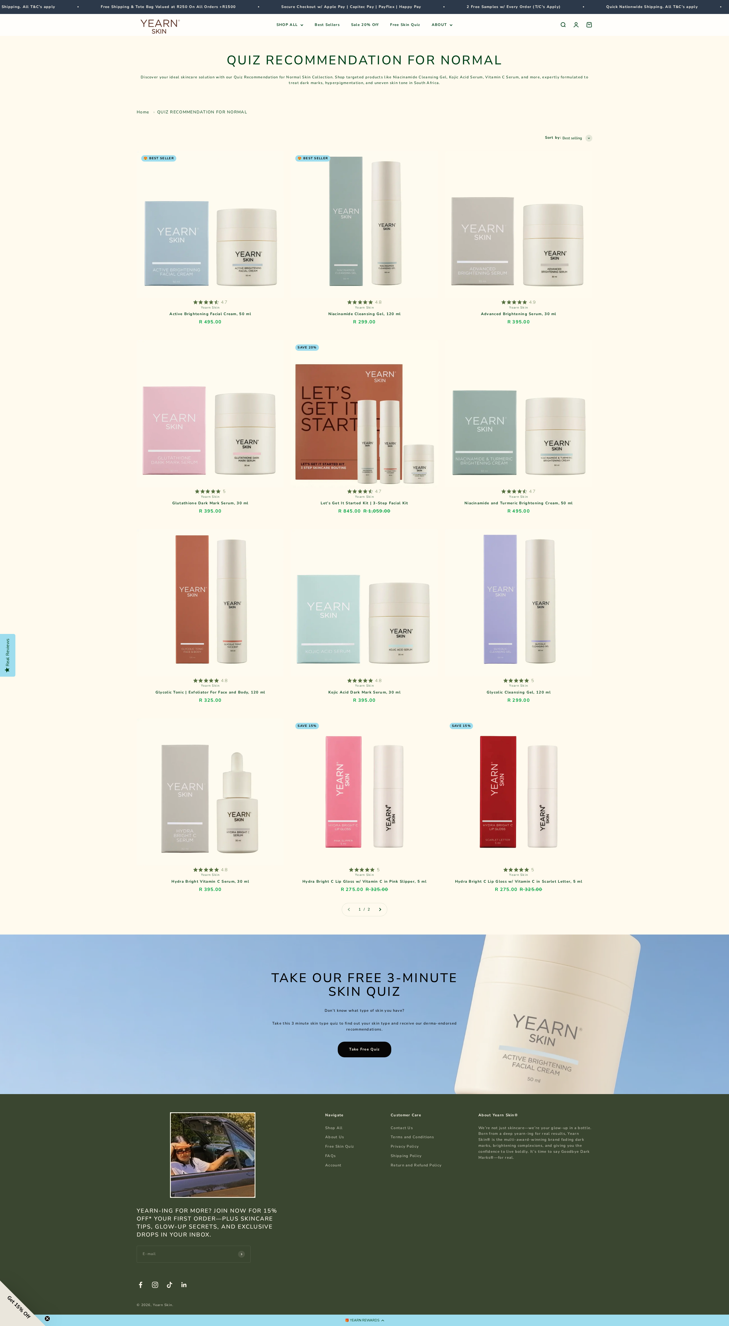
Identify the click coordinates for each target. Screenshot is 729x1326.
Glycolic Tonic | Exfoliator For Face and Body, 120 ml (210, 692)
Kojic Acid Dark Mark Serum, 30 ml (364, 692)
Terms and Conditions (412, 1137)
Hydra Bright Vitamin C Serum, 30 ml (210, 881)
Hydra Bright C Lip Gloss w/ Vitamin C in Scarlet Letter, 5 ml (518, 881)
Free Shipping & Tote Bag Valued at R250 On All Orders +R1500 (81, 6)
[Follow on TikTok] (169, 1285)
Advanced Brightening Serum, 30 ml (518, 314)
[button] (364, 1320)
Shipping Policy (406, 1155)
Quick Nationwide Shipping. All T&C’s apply (565, 6)
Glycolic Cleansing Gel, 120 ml (519, 692)
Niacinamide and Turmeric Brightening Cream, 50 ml (518, 503)
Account (333, 1165)
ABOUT (439, 24)
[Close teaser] (47, 1318)
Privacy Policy (405, 1146)
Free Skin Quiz (405, 24)
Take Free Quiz (364, 1049)
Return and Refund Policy (416, 1165)
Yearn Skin (210, 307)
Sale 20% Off (365, 24)
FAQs (330, 1155)
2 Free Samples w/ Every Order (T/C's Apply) (427, 6)
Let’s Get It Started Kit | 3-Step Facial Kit (364, 503)
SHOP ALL (287, 24)
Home (143, 112)
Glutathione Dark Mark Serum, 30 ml (210, 503)
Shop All (334, 1128)
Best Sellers (327, 24)
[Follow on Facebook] (140, 1285)
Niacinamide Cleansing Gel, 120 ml (364, 314)
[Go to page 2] (380, 909)
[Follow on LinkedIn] (184, 1285)
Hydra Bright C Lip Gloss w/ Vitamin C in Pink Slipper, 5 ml (364, 881)
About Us (334, 1137)
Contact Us (402, 1128)
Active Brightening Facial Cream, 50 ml (210, 314)
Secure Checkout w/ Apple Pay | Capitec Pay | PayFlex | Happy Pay (264, 6)
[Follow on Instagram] (155, 1285)
